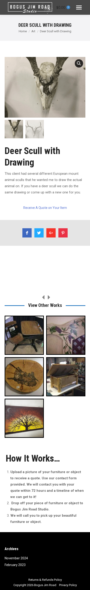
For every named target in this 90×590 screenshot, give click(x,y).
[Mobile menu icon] (79, 7)
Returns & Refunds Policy (45, 579)
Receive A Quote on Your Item (45, 208)
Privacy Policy (68, 585)
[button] (79, 63)
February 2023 (15, 565)
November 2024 (16, 558)
